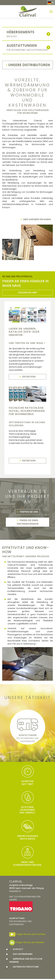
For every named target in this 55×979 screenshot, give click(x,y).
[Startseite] (27, 11)
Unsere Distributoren (29, 64)
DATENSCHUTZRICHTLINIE (26, 966)
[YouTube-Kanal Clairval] (12, 934)
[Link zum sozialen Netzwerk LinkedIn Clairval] (12, 942)
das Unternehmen (22, 954)
